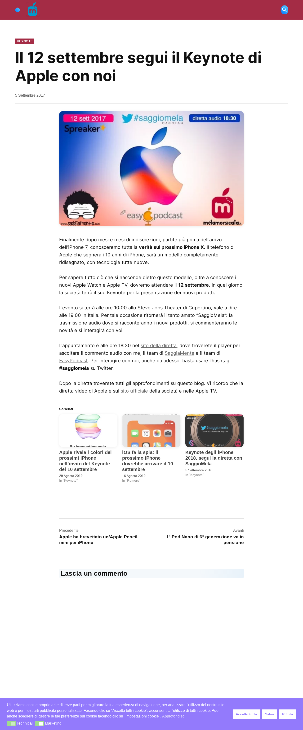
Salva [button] (269, 714)
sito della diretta (159, 345)
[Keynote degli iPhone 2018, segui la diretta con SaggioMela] (214, 430)
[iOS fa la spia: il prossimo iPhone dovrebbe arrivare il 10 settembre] (151, 430)
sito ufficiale (134, 391)
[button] (151, 168)
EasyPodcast (73, 360)
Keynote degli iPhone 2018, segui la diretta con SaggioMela (213, 458)
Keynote (25, 41)
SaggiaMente (179, 353)
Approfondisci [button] (173, 716)
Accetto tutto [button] (246, 714)
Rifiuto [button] (287, 714)
